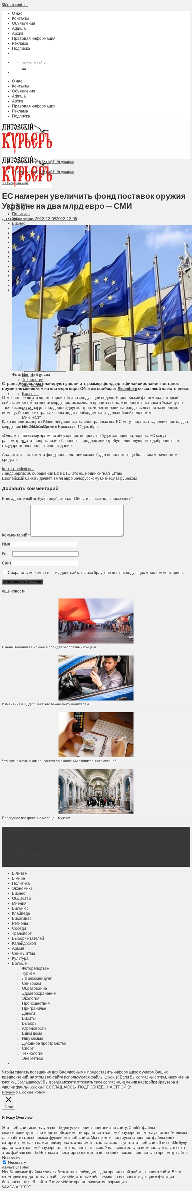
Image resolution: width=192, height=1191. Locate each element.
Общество (21, 898)
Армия (18, 948)
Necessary (17, 1162)
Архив (18, 33)
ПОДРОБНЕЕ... (92, 1086)
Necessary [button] (11, 1157)
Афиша (19, 28)
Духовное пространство (44, 1043)
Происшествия (36, 1003)
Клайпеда (21, 913)
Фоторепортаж (35, 968)
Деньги (28, 1013)
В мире (18, 878)
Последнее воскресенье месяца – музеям (37, 818)
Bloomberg (127, 388)
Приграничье (34, 1008)
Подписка (21, 48)
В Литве (19, 873)
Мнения (19, 903)
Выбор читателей (28, 938)
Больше (19, 963)
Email (7, 553)
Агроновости (34, 1028)
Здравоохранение (39, 993)
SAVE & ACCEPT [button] (17, 1186)
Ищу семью (32, 1038)
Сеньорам (31, 983)
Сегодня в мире (17, 182)
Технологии (33, 379)
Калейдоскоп (24, 943)
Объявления (23, 23)
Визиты (29, 1018)
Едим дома (32, 1033)
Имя (6, 544)
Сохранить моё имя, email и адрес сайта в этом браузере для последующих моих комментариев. (96, 572)
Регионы (20, 923)
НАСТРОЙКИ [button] (119, 1086)
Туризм (28, 973)
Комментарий (16, 534)
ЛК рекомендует (37, 978)
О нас (17, 13)
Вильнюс (30, 393)
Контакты (20, 18)
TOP (4, 182)
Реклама (20, 43)
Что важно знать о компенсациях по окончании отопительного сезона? (59, 760)
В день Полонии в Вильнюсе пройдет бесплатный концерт (49, 647)
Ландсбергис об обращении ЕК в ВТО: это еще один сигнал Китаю (62, 473)
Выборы (30, 1023)
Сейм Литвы (23, 953)
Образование (34, 988)
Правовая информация (34, 38)
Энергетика (32, 1058)
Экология (31, 998)
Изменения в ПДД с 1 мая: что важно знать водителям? (46, 704)
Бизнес (18, 223)
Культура (20, 958)
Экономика (22, 888)
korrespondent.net (18, 468)
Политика (21, 213)
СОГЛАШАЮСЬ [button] (61, 1086)
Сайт (6, 562)
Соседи (19, 928)
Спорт (28, 1048)
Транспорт (22, 933)
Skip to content (15, 4)
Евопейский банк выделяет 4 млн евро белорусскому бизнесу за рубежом (69, 478)
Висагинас (22, 918)
